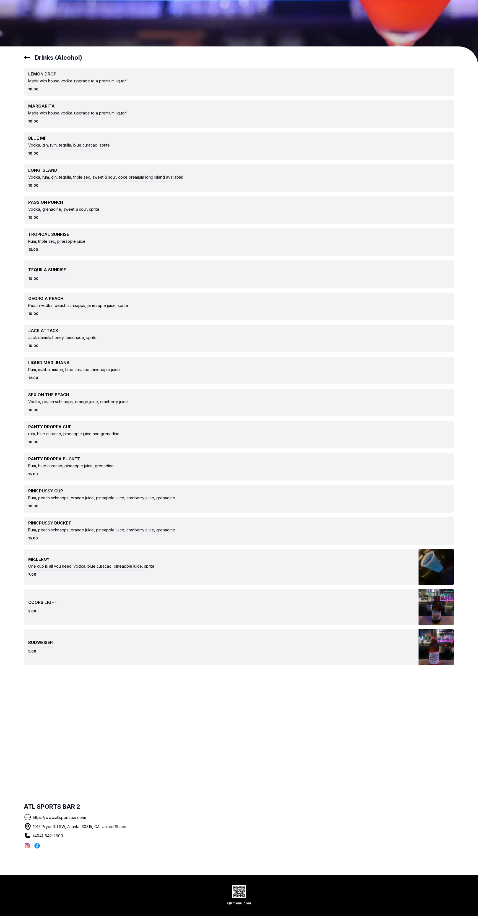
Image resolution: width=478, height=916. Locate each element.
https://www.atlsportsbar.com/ (59, 817)
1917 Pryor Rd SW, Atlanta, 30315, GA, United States (79, 826)
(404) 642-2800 (48, 835)
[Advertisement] (288, 713)
